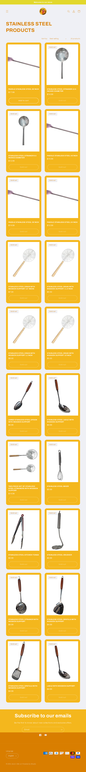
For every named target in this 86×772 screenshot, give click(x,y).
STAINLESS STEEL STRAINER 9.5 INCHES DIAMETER (22, 157)
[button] (7, 11)
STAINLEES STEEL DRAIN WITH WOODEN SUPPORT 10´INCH (60, 354)
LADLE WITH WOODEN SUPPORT (61, 686)
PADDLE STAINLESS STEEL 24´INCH (62, 222)
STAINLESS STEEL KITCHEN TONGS (23, 555)
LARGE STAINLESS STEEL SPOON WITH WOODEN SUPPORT (22, 421)
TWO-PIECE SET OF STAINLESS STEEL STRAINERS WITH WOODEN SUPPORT (23, 488)
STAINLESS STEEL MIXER (58, 486)
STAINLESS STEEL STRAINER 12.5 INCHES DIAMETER (61, 90)
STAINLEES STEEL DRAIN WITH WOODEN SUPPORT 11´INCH (21, 354)
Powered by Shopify (29, 764)
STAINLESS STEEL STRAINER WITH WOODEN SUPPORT (23, 620)
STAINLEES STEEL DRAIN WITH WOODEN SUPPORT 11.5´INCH (60, 288)
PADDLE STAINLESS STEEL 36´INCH (23, 222)
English (11, 756)
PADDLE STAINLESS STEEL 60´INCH (23, 89)
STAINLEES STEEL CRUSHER (59, 555)
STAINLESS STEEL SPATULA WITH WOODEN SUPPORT (61, 620)
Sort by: (44, 39)
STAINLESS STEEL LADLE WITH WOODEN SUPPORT (60, 421)
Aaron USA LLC (17, 764)
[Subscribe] (61, 729)
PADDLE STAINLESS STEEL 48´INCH (62, 156)
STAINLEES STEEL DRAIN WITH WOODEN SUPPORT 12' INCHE (21, 288)
